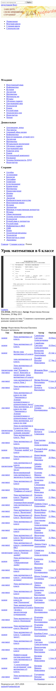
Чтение (9, 117)
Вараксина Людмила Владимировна (41, 609)
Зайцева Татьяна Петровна (38, 466)
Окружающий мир (14, 103)
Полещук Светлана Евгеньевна (39, 497)
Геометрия (10, 182)
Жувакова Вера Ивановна (41, 371)
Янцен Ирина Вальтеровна (40, 511)
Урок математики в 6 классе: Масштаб (23, 627)
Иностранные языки (15, 202)
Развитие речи (12, 151)
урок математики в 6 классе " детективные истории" (23, 577)
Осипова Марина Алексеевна (39, 474)
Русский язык (12, 110)
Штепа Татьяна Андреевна (41, 577)
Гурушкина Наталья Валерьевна (39, 676)
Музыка (9, 99)
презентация (7, 466)
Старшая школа (13, 26)
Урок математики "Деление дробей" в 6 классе (23, 450)
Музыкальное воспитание (17, 144)
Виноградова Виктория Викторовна (40, 649)
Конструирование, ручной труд (20, 137)
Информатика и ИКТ (15, 226)
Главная (4, 244)
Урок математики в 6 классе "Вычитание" (23, 511)
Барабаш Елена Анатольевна (41, 634)
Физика (9, 193)
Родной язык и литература (18, 221)
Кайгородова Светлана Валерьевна (40, 600)
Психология (11, 106)
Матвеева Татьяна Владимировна (41, 570)
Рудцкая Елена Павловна (40, 450)
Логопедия (11, 92)
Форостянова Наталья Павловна (40, 457)
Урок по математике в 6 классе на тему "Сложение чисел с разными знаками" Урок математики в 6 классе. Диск (23, 431)
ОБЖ (8, 228)
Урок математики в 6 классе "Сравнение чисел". (23, 634)
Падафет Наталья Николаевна (39, 360)
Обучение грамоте (14, 101)
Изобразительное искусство (18, 200)
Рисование (11, 158)
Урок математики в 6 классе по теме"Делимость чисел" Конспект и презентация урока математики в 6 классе (23, 371)
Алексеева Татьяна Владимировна (41, 407)
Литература (11, 207)
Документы (11, 130)
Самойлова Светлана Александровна (41, 337)
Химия (9, 195)
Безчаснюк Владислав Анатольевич (40, 352)
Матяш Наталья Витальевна (41, 381)
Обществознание (13, 214)
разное (4, 338)
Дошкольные (12, 21)
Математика (11, 94)
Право (9, 230)
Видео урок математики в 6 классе (23, 353)
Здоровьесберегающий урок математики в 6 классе (24, 504)
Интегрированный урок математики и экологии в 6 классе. (23, 474)
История (10, 89)
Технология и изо (14, 113)
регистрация (6, 5)
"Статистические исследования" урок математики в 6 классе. (22, 668)
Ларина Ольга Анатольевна (40, 545)
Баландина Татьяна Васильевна (39, 592)
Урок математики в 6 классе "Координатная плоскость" (23, 537)
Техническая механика (16, 233)
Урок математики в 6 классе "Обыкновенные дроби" (23, 561)
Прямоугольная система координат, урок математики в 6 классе (23, 658)
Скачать (4, 309)
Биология (10, 177)
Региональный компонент (17, 155)
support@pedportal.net (10, 686)
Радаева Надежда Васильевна (39, 387)
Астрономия (11, 175)
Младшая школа (13, 24)
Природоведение (13, 191)
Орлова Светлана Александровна (41, 642)
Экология (10, 198)
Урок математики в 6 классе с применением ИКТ (23, 545)
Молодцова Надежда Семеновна (39, 431)
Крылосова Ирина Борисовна (39, 489)
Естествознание (13, 184)
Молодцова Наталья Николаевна (39, 537)
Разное (9, 108)
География (10, 179)
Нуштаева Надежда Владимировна (41, 619)
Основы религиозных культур (19, 216)
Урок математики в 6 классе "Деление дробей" (23, 552)
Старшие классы (17, 244)
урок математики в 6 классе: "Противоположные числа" (23, 466)
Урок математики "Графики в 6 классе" (23, 490)
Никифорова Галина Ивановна (40, 530)
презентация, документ (7, 371)
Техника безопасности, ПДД (19, 160)
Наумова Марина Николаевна (39, 658)
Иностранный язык (14, 85)
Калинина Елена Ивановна (38, 561)
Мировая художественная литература (22, 209)
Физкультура (12, 115)
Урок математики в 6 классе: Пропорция (23, 619)
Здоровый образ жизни (16, 132)
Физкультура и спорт (15, 237)
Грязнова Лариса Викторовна (39, 585)
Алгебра (10, 172)
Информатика (12, 87)
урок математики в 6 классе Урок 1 (23, 381)
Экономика (11, 240)
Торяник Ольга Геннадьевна (41, 505)
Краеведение (12, 186)
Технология (11, 235)
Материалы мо (12, 96)
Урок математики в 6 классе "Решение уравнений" (23, 497)
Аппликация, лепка (15, 127)
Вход (15, 5)
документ (5, 381)
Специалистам (12, 28)
